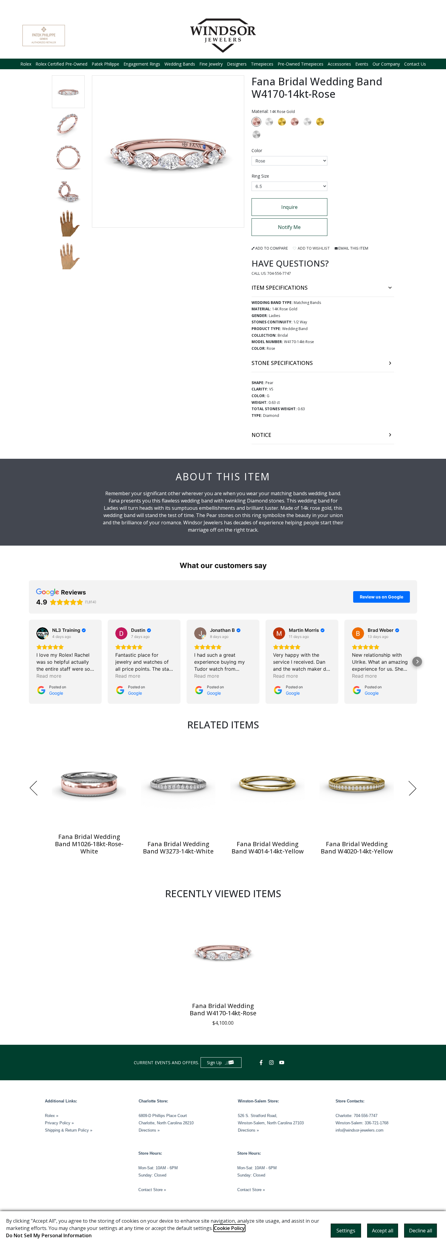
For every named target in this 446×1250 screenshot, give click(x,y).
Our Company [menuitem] (386, 64)
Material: (273, 111)
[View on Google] (42, 633)
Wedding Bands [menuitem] (179, 64)
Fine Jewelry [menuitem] (211, 64)
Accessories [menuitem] (339, 64)
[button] (68, 91)
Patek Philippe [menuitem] (105, 64)
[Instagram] (272, 1062)
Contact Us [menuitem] (415, 64)
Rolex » (51, 1115)
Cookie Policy (229, 1228)
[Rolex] (401, 35)
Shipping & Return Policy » (68, 1130)
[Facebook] (261, 1062)
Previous (33, 788)
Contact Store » (152, 1189)
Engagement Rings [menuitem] (141, 64)
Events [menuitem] (361, 64)
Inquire (289, 207)
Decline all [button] (420, 1230)
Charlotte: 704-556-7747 (356, 1115)
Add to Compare (271, 248)
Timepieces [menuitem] (262, 64)
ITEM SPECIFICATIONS (280, 287)
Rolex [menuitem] (25, 64)
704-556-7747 (279, 273)
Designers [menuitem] (237, 64)
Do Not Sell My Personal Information (49, 1235)
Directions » (149, 1130)
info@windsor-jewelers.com (359, 1130)
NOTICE (261, 434)
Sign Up (214, 1062)
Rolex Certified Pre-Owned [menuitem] (61, 64)
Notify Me (289, 227)
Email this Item (353, 248)
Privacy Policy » (59, 1123)
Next (413, 788)
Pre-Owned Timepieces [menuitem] (300, 64)
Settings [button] (345, 1230)
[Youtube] (282, 1062)
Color (257, 150)
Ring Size (260, 176)
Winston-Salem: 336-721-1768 (362, 1123)
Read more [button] (48, 676)
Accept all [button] (382, 1230)
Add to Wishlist (313, 248)
